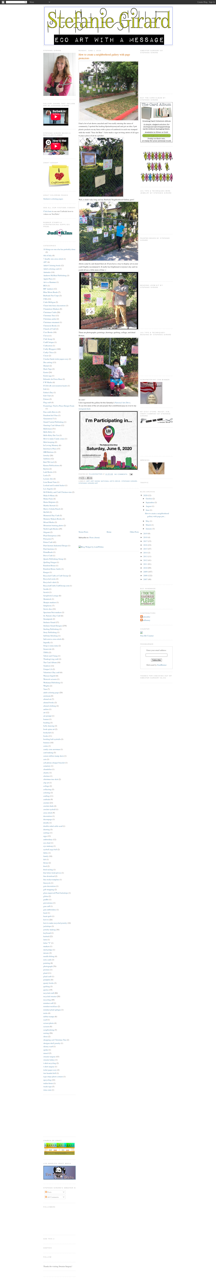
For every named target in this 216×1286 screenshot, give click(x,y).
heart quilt (47, 916)
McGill (46, 512)
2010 (145, 568)
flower (45, 862)
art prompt (47, 715)
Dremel (46, 365)
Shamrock (47, 599)
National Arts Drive (122, 402)
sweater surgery (49, 1056)
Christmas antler (49, 319)
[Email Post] (130, 474)
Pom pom (47, 538)
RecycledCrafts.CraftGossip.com (56, 585)
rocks (45, 1013)
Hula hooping (48, 442)
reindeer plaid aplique (52, 1009)
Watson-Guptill (49, 675)
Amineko (47, 272)
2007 (145, 579)
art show (95, 481)
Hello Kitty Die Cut (51, 435)
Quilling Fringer (49, 562)
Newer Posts (83, 532)
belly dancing (48, 725)
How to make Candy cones (54, 438)
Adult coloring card (51, 268)
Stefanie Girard (49, 622)
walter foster (48, 1083)
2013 (145, 556)
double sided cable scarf (52, 826)
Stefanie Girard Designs (52, 625)
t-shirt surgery (48, 1066)
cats (44, 759)
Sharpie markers (49, 602)
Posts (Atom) (94, 537)
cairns (45, 746)
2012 (145, 560)
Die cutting (47, 362)
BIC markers (48, 288)
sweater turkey (49, 1059)
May (148, 521)
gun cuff (46, 906)
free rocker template (51, 879)
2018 (145, 537)
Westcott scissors (50, 679)
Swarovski (47, 649)
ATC (45, 262)
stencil (46, 1053)
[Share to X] (85, 478)
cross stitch (47, 812)
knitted (46, 936)
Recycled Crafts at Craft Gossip (55, 575)
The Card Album (50, 662)
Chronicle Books (50, 325)
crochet (46, 802)
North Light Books (50, 528)
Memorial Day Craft (51, 515)
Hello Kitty (47, 432)
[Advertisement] (101, 509)
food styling (48, 869)
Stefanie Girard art (88, 483)
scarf (45, 1019)
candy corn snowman (51, 749)
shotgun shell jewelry (51, 1043)
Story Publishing (50, 632)
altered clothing (49, 706)
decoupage (47, 819)
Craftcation (47, 345)
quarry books (48, 983)
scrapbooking (48, 1030)
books (45, 736)
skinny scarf (48, 1046)
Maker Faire (48, 498)
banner (46, 719)
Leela (45, 475)
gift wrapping (48, 889)
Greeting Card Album (51, 425)
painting (46, 963)
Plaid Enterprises (50, 535)
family (45, 856)
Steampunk (47, 619)
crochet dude (48, 806)
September (150, 502)
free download (49, 876)
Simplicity (47, 605)
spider (45, 1049)
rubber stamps (48, 1016)
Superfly (46, 642)
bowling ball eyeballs (52, 739)
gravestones (48, 903)
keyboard (47, 933)
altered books (48, 702)
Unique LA (47, 669)
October (149, 498)
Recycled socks (49, 579)
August (149, 506)
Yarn (45, 689)
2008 (145, 575)
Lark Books (48, 472)
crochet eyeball (49, 809)
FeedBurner (161, 665)
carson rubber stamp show (53, 756)
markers (46, 946)
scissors (46, 1026)
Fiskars (46, 399)
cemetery (47, 766)
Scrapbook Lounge (50, 595)
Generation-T (48, 418)
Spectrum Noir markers (52, 612)
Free (142, 635)
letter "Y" (47, 943)
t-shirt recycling (49, 1063)
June (148, 510)
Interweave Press (49, 448)
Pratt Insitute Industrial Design (55, 545)
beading (46, 722)
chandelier (47, 769)
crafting (46, 796)
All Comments (53, 1197)
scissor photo (48, 1023)
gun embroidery (49, 909)
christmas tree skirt (50, 779)
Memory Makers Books (52, 518)
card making (48, 752)
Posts (49, 1192)
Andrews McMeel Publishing (55, 275)
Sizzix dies (47, 609)
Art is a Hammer (49, 282)
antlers (46, 709)
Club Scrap (47, 339)
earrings (46, 832)
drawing (46, 829)
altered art (47, 699)
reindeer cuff (48, 1003)
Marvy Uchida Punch (51, 509)
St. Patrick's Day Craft (52, 615)
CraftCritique (48, 342)
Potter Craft (47, 542)
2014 (145, 552)
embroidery (47, 839)
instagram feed (84, 408)
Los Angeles (48, 488)
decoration (47, 816)
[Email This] (79, 478)
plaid (45, 973)
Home (109, 532)
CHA (45, 299)
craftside (46, 799)
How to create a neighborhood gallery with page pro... (157, 515)
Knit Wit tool (48, 462)
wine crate (47, 1090)
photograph (48, 966)
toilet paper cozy (50, 1070)
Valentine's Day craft (51, 672)
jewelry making (49, 929)
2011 (145, 564)
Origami (46, 532)
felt (44, 859)
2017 (145, 541)
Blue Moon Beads (50, 292)
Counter (150, 635)
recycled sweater (49, 996)
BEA (45, 285)
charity (46, 772)
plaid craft (47, 976)
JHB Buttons (48, 452)
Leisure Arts (48, 478)
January (149, 528)
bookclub (47, 732)
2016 (145, 545)
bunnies (46, 742)
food (45, 866)
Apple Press (48, 278)
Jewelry (46, 455)
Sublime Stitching (50, 635)
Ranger (46, 572)
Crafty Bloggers (49, 349)
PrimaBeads (48, 552)
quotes (46, 989)
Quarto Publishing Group (53, 559)
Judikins (46, 458)
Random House (49, 565)
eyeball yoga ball (50, 849)
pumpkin (47, 979)
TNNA (45, 652)
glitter (45, 896)
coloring (46, 792)
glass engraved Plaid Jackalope (55, 893)
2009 (145, 571)
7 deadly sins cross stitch (53, 258)
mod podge (47, 949)
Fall (44, 389)
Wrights (46, 685)
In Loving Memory (50, 445)
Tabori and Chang (50, 655)
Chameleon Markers (51, 309)
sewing (46, 1033)
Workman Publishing (51, 682)
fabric (45, 852)
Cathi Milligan (49, 302)
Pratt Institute (48, 549)
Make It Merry (49, 495)
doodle (46, 822)
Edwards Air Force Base (52, 379)
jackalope (47, 926)
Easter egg (47, 375)
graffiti (46, 899)
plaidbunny (145, 620)
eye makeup (48, 846)
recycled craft (48, 993)
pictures (46, 969)
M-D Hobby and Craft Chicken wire (57, 492)
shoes (45, 1036)
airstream (47, 696)
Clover (46, 335)
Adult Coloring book (51, 265)
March (148, 525)
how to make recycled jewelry (55, 923)
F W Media (47, 382)
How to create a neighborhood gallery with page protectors (104, 56)
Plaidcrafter (145, 616)
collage (46, 786)
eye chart (47, 842)
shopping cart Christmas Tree (54, 1039)
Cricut (45, 355)
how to (46, 919)
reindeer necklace (50, 1006)
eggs (45, 836)
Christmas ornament (51, 322)
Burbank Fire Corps (51, 295)
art (44, 712)
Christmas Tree (49, 315)
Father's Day (48, 392)
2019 (145, 533)
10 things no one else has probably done (59, 249)
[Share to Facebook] (88, 478)
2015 (145, 548)
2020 (145, 495)
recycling (47, 999)
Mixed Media (48, 522)
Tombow (46, 665)
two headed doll (49, 1073)
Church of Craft (49, 329)
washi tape (47, 1086)
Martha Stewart (49, 505)
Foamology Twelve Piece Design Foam (58, 405)
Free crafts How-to (50, 412)
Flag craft (47, 402)
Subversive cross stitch (52, 639)
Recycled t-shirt (49, 582)
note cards (47, 959)
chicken (46, 776)
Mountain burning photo (53, 525)
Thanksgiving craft (50, 659)
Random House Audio (52, 569)
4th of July (47, 255)
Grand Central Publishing (53, 422)
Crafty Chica (48, 352)
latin (45, 939)
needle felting (48, 956)
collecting (47, 789)
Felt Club (47, 395)
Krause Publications (51, 465)
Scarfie (46, 589)
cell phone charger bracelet (54, 762)
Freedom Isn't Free (50, 415)
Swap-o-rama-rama (50, 645)
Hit (145, 635)
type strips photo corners (53, 1076)
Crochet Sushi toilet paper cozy (55, 359)
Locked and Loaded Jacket (54, 485)
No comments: (121, 474)
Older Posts (134, 532)
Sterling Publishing (51, 629)
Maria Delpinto (49, 502)
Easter (45, 372)
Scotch (46, 592)
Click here (47, 211)
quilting (46, 986)
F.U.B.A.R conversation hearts (55, 385)
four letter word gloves (52, 872)
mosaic (46, 953)
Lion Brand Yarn (50, 482)
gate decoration (49, 886)
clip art (46, 782)
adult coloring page (51, 692)
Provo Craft (47, 555)
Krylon (46, 468)
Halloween (47, 428)
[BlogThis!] (82, 478)
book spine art (49, 729)
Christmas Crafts (49, 312)
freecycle (47, 883)
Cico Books (48, 332)
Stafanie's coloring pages (53, 198)
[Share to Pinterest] (91, 478)
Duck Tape (47, 369)
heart (45, 913)
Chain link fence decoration (54, 305)
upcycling (47, 1080)
